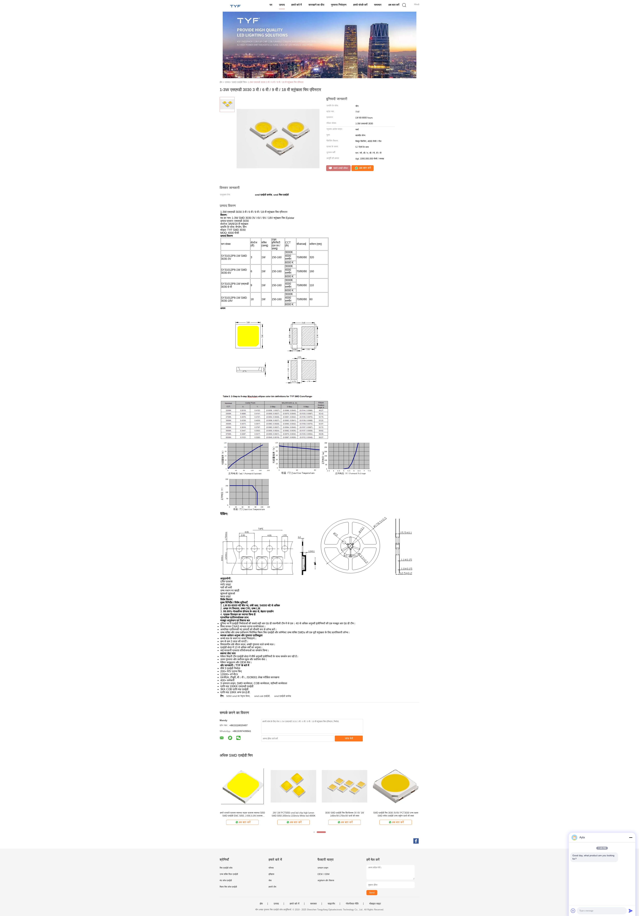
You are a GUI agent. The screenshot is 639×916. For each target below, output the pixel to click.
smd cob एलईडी (262, 696)
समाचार (377, 4)
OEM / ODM (323, 874)
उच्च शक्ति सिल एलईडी (229, 874)
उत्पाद (282, 4)
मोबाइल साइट (375, 904)
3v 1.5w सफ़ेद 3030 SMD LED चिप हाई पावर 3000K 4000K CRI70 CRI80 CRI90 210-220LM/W (242, 814)
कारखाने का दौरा (316, 4)
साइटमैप (331, 904)
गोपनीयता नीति (352, 904)
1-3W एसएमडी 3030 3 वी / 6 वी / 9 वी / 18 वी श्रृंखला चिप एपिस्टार (276, 82)
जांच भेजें (349, 738)
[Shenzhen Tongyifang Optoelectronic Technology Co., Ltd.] (236, 5)
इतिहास (271, 874)
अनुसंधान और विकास (326, 880)
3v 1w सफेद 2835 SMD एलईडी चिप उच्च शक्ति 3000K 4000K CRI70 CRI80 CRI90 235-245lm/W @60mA (396, 814)
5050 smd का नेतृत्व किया (238, 696)
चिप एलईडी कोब (226, 868)
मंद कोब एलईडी (226, 880)
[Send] (630, 910)
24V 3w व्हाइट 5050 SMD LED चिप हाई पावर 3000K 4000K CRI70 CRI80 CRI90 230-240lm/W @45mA (293, 814)
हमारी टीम (272, 887)
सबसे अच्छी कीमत (340, 168)
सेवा (270, 880)
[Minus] (631, 837)
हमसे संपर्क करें (360, 4)
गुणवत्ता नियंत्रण (338, 4)
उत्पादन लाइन (323, 868)
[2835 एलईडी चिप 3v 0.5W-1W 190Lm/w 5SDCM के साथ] (344, 786)
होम (261, 904)
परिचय (271, 868)
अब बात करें (393, 4)
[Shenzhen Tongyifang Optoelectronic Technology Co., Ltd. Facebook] (416, 841)
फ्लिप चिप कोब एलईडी (228, 887)
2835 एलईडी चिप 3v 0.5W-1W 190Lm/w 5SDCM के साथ (344, 814)
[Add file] (573, 910)
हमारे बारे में (296, 4)
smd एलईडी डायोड (282, 696)
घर (271, 4)
